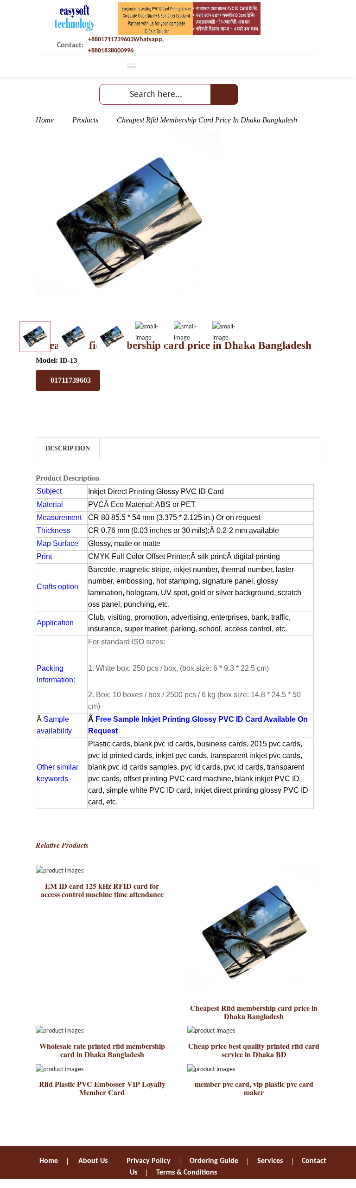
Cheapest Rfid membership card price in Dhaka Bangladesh (254, 1011)
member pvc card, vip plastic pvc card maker (254, 1088)
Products (85, 120)
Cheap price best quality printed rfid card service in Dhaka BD (253, 1050)
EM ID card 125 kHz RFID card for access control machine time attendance (102, 889)
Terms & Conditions (186, 1172)
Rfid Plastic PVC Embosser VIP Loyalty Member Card (102, 1088)
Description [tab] (67, 448)
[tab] (35, 336)
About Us (93, 1161)
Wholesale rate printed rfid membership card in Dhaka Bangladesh (102, 1050)
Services (270, 1161)
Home (45, 120)
